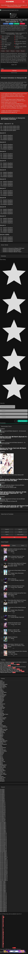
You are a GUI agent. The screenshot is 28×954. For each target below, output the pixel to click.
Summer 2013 (3, 864)
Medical (1, 735)
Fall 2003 (2, 795)
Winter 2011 (3, 894)
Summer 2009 (3, 859)
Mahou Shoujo (3, 730)
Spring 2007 (3, 829)
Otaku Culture (3, 741)
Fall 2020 (2, 814)
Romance (13, 50)
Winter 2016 (3, 900)
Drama (1, 701)
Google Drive (6, 126)
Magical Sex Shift (3, 729)
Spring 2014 (3, 837)
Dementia (2, 697)
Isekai (22, 564)
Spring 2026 (3, 851)
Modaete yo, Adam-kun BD (13, 629)
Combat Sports (3, 692)
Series (5, 46)
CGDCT (1, 690)
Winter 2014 (3, 897)
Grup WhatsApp (13, 5)
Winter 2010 (3, 893)
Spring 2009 (3, 832)
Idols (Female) (3, 717)
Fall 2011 (2, 804)
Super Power (3, 766)
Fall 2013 (2, 806)
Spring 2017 (3, 841)
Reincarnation (10, 565)
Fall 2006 (2, 798)
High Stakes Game (4, 714)
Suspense (2, 769)
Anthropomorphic (3, 684)
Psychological (3, 747)
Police (1, 746)
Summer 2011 (3, 862)
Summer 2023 (3, 876)
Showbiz (2, 760)
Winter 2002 (3, 885)
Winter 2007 (3, 889)
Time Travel (2, 773)
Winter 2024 (3, 909)
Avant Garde (2, 685)
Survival (1, 768)
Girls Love (2, 708)
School (17, 50)
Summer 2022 (3, 875)
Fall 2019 (2, 813)
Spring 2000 (3, 823)
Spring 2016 (3, 840)
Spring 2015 (3, 838)
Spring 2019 (3, 843)
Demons (2, 698)
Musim (20, 529)
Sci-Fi (1, 755)
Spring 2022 (3, 847)
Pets (1, 745)
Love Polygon (3, 725)
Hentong (12, 551)
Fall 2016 (2, 810)
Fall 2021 (2, 815)
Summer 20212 (3, 874)
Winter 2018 (3, 902)
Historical (2, 715)
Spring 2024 (3, 849)
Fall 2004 (2, 796)
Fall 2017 (2, 811)
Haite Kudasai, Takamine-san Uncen (15, 644)
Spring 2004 (3, 826)
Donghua (2, 700)
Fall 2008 (2, 800)
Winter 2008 (3, 890)
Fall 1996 (2, 790)
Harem (7, 50)
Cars (1, 688)
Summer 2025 (3, 879)
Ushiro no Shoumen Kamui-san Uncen (16, 556)
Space (1, 762)
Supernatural (20, 557)
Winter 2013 (3, 896)
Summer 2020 (3, 872)
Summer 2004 (3, 853)
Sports (1, 763)
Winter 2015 (3, 898)
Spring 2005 (3, 827)
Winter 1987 (3, 881)
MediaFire (5, 135)
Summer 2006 (3, 856)
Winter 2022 (3, 906)
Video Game (2, 777)
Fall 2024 (2, 820)
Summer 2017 (3, 868)
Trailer (2, 68)
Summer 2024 (3, 878)
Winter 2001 (3, 883)
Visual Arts (2, 779)
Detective (2, 699)
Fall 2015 (2, 809)
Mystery (1, 738)
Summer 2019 (3, 871)
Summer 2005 (3, 855)
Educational (2, 703)
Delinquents (2, 695)
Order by (20, 534)
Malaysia (2, 731)
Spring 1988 (3, 822)
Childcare (2, 691)
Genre (7, 529)
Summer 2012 (3, 863)
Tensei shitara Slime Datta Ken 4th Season (17, 563)
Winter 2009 (3, 891)
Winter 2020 (3, 904)
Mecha (1, 733)
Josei (1, 722)
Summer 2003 (3, 852)
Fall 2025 (2, 821)
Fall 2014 (2, 807)
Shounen (22, 50)
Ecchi (15, 645)
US (0, 775)
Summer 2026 (3, 880)
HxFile (18, 126)
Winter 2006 (3, 888)
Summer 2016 (3, 867)
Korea (1, 724)
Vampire (2, 776)
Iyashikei (2, 721)
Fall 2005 (2, 797)
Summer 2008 (3, 858)
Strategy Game (3, 764)
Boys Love (2, 687)
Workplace (2, 781)
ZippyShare (10, 135)
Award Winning (3, 686)
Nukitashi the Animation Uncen (14, 622)
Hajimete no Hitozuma (12, 637)
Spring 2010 (3, 833)
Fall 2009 (2, 802)
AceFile (10, 126)
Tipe (7, 534)
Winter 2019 (7, 44)
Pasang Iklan (18, 6)
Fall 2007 (2, 799)
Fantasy (19, 564)
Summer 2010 (3, 860)
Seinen (13, 574)
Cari (14, 537)
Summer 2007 (3, 857)
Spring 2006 (3, 828)
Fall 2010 (2, 803)
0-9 (3, 917)
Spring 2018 (3, 842)
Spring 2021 (3, 845)
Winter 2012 (3, 895)
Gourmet (2, 710)
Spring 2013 (3, 836)
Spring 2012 (3, 835)
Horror (1, 716)
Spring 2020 (3, 844)
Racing (1, 748)
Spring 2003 (3, 825)
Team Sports (2, 770)
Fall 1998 (2, 791)
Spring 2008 (3, 830)
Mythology (16, 580)
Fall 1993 (2, 789)
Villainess (2, 778)
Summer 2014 (3, 865)
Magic (1, 728)
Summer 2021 (3, 873)
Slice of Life (2, 761)
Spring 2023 (3, 848)
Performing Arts (3, 744)
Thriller (1, 771)
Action (12, 564)
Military (1, 736)
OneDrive (15, 126)
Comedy (3, 50)
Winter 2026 (3, 911)
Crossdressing (3, 694)
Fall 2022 (2, 817)
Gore (1, 709)
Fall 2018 (2, 812)
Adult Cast (2, 682)
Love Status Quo (3, 726)
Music (1, 737)
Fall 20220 (2, 818)
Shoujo (1, 758)
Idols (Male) (2, 718)
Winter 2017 (3, 901)
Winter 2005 (3, 887)
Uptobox (14, 130)
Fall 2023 (2, 819)
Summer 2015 (3, 866)
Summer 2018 (3, 870)
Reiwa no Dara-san (12, 578)
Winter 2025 (3, 910)
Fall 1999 (2, 792)
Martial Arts (2, 732)
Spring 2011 (3, 834)
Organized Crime (3, 740)
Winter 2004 (3, 886)
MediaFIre (5, 148)
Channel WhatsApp (5, 5)
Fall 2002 (2, 794)
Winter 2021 (3, 905)
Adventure (2, 683)
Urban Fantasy (3, 774)
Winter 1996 (3, 882)
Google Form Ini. (20, 103)
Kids (1, 723)
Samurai (2, 753)
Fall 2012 (2, 805)
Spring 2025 (3, 850)
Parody (1, 743)
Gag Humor (2, 707)
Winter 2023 (3, 908)
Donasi (19, 5)
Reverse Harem (3, 751)
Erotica (15, 557)
